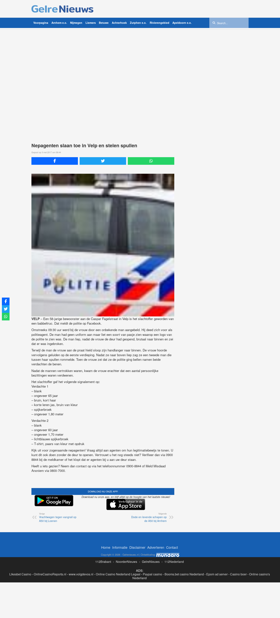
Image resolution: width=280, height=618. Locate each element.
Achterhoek (119, 23)
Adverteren (155, 547)
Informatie (119, 547)
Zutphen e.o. (138, 23)
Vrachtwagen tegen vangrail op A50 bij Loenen (57, 517)
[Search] (214, 22)
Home (105, 547)
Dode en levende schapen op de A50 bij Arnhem (149, 517)
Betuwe (104, 23)
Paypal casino (152, 574)
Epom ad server (217, 574)
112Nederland (174, 561)
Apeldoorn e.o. (182, 23)
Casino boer (238, 574)
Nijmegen (76, 23)
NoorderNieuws (126, 561)
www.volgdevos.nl (81, 574)
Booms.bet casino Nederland (184, 574)
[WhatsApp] (151, 161)
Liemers (91, 23)
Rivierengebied (159, 23)
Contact (172, 547)
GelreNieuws (151, 561)
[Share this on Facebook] (54, 161)
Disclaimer (137, 547)
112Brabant (103, 561)
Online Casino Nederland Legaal (118, 574)
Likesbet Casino (20, 574)
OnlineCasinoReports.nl (50, 574)
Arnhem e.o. (59, 23)
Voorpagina (40, 23)
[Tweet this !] (103, 161)
